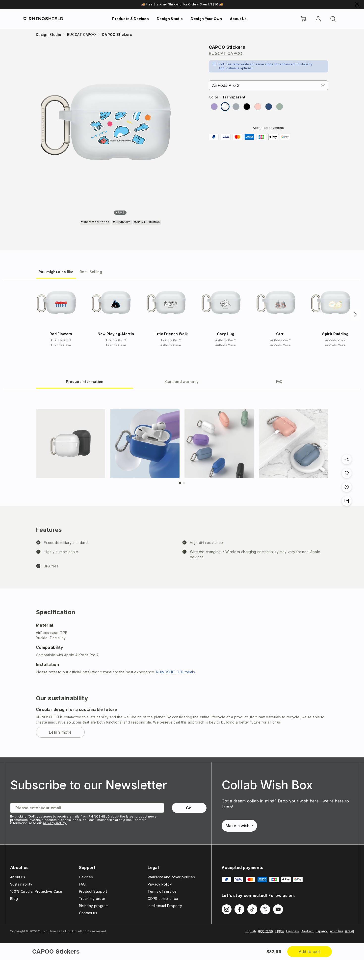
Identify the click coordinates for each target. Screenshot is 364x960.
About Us (238, 19)
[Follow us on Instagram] (227, 909)
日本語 (279, 931)
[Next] (355, 314)
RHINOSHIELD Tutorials (175, 672)
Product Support (93, 891)
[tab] (56, 271)
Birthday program (93, 906)
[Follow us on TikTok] (252, 909)
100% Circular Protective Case (36, 891)
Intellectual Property (165, 906)
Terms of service (162, 891)
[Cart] (303, 19)
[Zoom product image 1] (70, 443)
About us (17, 877)
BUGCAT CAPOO (225, 53)
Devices (86, 877)
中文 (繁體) (265, 931)
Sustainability (21, 884)
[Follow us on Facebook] (239, 909)
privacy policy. (55, 823)
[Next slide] (325, 444)
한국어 (349, 931)
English (250, 931)
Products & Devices (130, 19)
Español (322, 931)
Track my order (92, 898)
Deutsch (307, 931)
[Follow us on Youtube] (278, 909)
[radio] (214, 106)
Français (292, 931)
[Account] (318, 19)
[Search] (333, 19)
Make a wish (238, 825)
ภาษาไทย (336, 931)
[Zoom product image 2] (145, 443)
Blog (14, 898)
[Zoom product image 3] (219, 443)
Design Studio (170, 19)
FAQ (82, 884)
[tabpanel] (182, 573)
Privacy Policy (160, 884)
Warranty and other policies (171, 877)
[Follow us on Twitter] (265, 909)
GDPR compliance (163, 898)
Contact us (88, 913)
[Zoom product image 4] (293, 443)
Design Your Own (206, 19)
